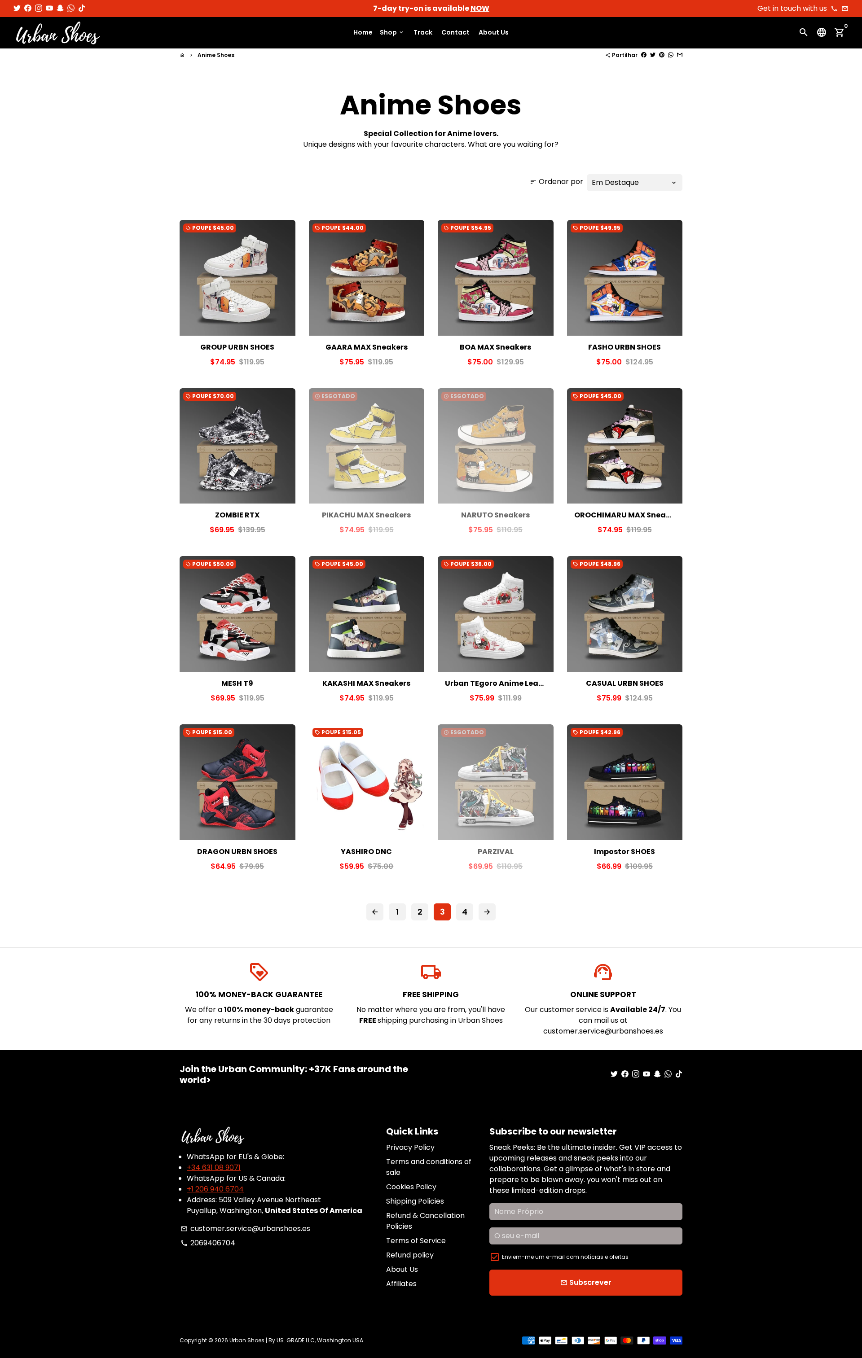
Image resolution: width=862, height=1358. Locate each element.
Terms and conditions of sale (428, 1167)
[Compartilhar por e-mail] (679, 55)
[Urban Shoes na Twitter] (17, 8)
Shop (392, 32)
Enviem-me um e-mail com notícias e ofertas (565, 1257)
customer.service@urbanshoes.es (245, 1228)
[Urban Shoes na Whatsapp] (71, 8)
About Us (494, 32)
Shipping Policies (415, 1201)
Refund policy (410, 1255)
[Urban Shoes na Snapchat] (60, 8)
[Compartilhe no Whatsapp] (670, 55)
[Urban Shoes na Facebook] (27, 8)
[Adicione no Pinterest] (661, 55)
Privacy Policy (410, 1147)
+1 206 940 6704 (215, 1189)
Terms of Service (416, 1240)
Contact (455, 32)
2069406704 (207, 1243)
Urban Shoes (246, 1340)
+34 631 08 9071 (214, 1167)
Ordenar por (556, 181)
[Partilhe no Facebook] (643, 55)
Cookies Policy (411, 1187)
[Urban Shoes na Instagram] (38, 8)
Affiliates (401, 1284)
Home (363, 32)
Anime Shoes (216, 55)
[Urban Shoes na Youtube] (49, 8)
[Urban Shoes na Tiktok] (81, 8)
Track (422, 32)
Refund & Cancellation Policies (425, 1220)
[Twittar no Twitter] (652, 55)
